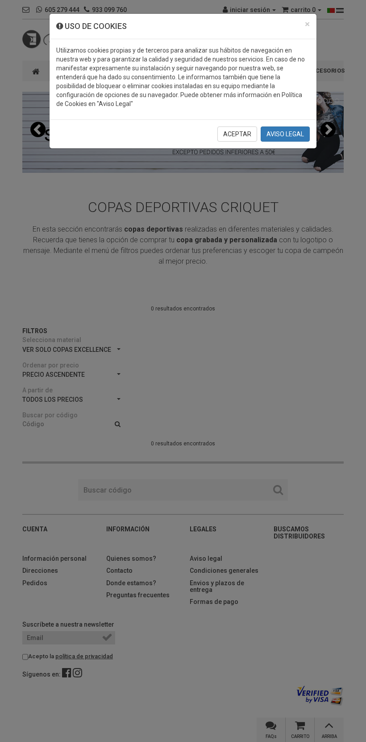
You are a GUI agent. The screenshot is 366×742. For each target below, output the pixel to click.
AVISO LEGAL (285, 134)
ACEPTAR (237, 134)
